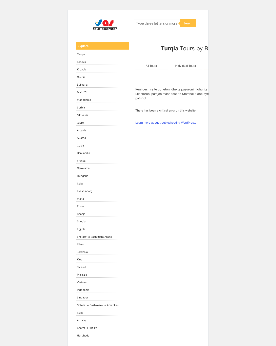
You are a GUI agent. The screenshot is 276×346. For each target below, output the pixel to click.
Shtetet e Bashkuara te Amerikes (98, 305)
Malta (80, 198)
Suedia (81, 221)
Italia (80, 183)
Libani (80, 244)
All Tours (151, 65)
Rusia (80, 206)
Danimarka (83, 153)
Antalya (81, 320)
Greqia (81, 77)
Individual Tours (185, 65)
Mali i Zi (81, 92)
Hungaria (82, 175)
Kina (79, 259)
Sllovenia (82, 115)
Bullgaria (82, 84)
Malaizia (82, 274)
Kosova (81, 62)
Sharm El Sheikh (87, 327)
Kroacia (81, 69)
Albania (81, 130)
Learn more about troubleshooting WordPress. (165, 122)
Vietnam (82, 282)
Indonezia (83, 289)
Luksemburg (85, 191)
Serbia (81, 107)
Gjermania (83, 168)
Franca (81, 160)
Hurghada (83, 335)
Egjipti (81, 229)
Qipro (80, 122)
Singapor (82, 297)
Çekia (80, 145)
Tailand (81, 267)
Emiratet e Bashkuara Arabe (94, 236)
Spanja (81, 213)
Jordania (82, 252)
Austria (81, 137)
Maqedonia (84, 99)
